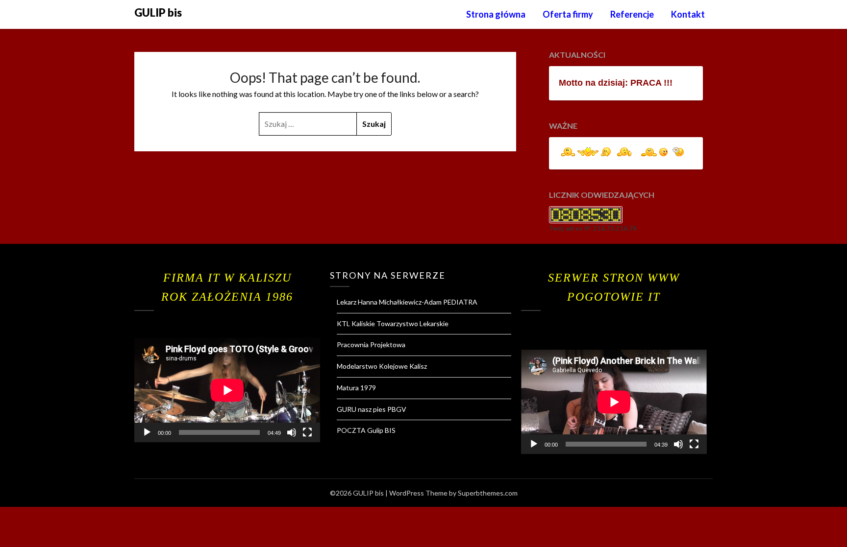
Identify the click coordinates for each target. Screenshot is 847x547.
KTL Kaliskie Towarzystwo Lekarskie (392, 323)
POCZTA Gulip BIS (366, 430)
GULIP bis (158, 12)
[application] (227, 390)
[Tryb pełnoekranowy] (307, 432)
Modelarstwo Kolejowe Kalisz (382, 366)
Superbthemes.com (488, 493)
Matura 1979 (356, 387)
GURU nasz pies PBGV (371, 409)
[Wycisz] (292, 432)
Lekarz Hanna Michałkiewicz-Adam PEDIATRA (407, 302)
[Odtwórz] (147, 432)
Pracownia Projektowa (371, 344)
